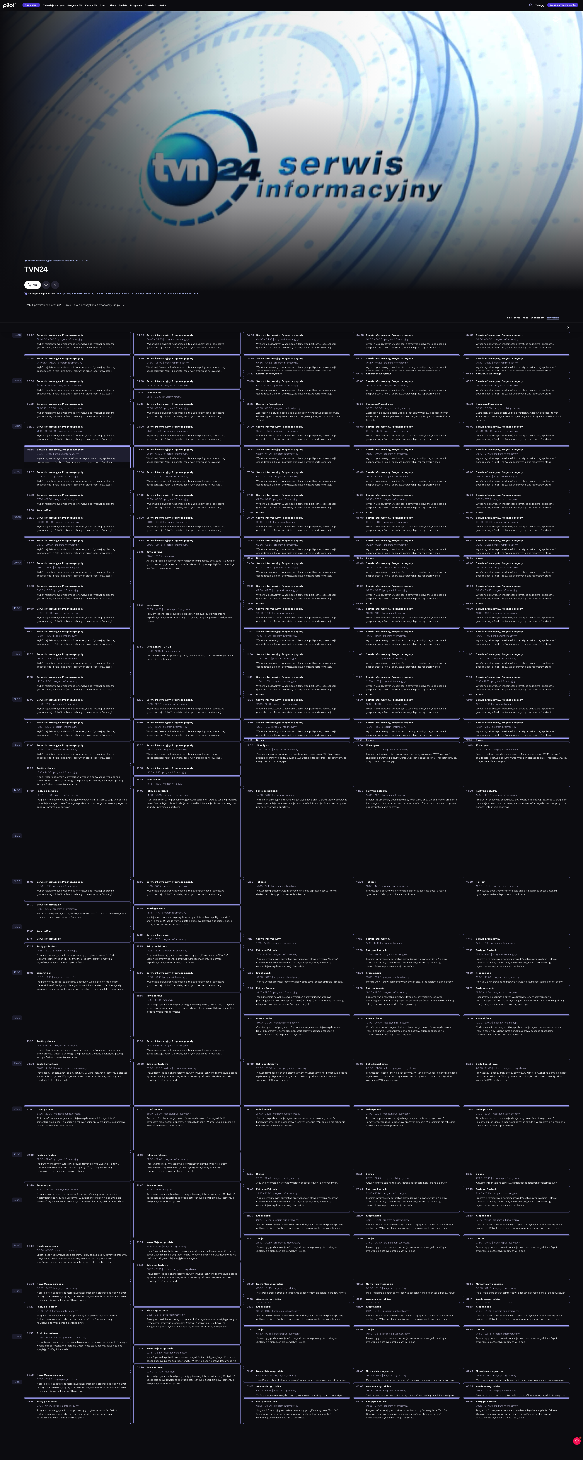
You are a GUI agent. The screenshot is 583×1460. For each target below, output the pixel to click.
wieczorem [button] (537, 317)
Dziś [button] (509, 317)
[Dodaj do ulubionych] (46, 285)
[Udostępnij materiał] (55, 285)
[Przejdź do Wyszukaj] (531, 5)
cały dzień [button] (553, 317)
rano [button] (525, 317)
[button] (568, 327)
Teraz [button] (517, 317)
